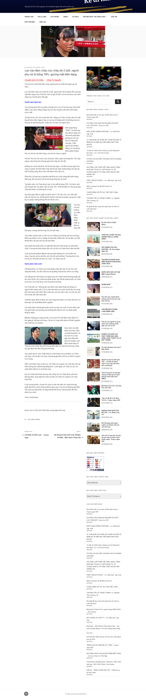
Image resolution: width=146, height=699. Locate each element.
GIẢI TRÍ (114, 17)
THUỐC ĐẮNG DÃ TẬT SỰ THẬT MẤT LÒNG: (102, 192)
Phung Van (40, 67)
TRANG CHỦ (28, 17)
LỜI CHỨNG (54, 17)
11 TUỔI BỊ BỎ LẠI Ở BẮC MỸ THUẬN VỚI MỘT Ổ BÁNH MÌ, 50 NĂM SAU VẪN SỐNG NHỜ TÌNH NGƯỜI (104, 142)
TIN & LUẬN (42, 17)
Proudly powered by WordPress (76, 694)
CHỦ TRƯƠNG (29, 22)
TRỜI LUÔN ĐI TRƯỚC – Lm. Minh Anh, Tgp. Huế (104, 180)
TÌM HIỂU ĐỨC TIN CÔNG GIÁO (94, 17)
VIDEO (65, 17)
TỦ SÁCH (75, 17)
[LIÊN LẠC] (26, 694)
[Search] (118, 101)
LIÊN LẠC (42, 22)
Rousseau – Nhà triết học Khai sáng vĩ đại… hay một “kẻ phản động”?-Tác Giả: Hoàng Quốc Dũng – (103, 628)
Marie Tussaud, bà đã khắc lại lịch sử (99, 186)
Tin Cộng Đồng (34, 419)
